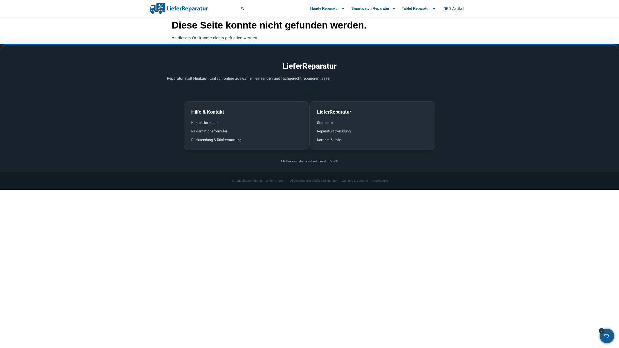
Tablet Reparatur (416, 8)
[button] (242, 8)
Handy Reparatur (324, 8)
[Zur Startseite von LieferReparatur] (189, 8)
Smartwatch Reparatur (370, 8)
